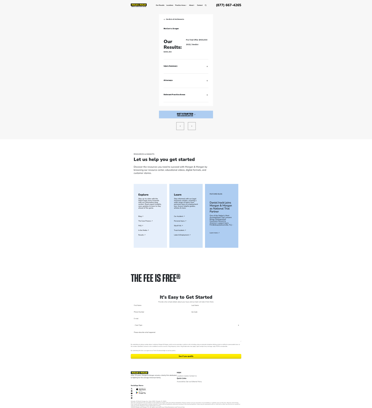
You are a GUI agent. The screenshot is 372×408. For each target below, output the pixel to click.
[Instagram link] (132, 396)
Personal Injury (179, 221)
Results (141, 235)
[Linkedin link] (132, 398)
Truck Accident (179, 230)
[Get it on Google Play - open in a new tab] (141, 392)
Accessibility (181, 382)
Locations (169, 5)
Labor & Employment (181, 235)
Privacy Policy (164, 407)
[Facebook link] (132, 391)
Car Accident (178, 216)
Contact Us (193, 376)
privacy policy (171, 350)
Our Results (160, 5)
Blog (140, 216)
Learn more (214, 233)
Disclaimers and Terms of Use (176, 407)
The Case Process (144, 221)
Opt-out (188, 382)
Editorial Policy (197, 382)
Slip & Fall (177, 226)
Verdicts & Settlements (175, 19)
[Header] (139, 5)
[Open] (206, 5)
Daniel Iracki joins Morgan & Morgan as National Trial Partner (221, 207)
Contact (200, 5)
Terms (155, 350)
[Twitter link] (132, 389)
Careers (186, 376)
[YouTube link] (132, 393)
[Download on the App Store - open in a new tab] (141, 389)
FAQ (139, 226)
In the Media (142, 230)
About (191, 5)
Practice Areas (180, 5)
